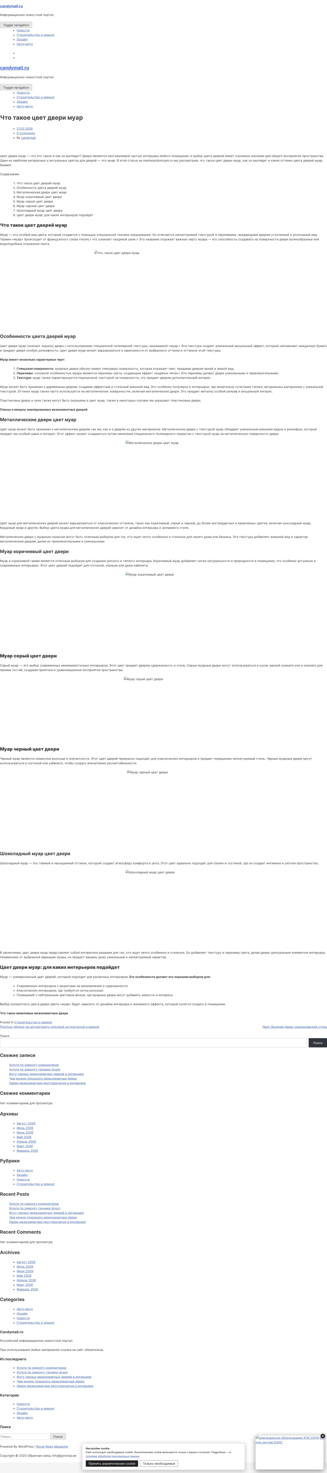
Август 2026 (26, 1123)
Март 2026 (25, 1146)
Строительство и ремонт (36, 35)
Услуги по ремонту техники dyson (34, 1069)
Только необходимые (159, 1463)
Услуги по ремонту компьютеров (34, 1065)
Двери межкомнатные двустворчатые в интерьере (47, 1083)
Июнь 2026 (25, 1132)
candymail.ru (11, 6)
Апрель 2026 (26, 1141)
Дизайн (22, 39)
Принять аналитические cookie (112, 1463)
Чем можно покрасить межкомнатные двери (43, 1078)
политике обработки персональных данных (112, 1456)
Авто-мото (25, 44)
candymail (28, 138)
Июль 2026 (25, 1128)
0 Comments (26, 133)
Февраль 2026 (27, 1151)
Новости (23, 30)
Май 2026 (24, 1137)
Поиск (4, 1036)
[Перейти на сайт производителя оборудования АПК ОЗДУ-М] (289, 1452)
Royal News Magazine (52, 1446)
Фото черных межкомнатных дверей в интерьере (46, 1074)
